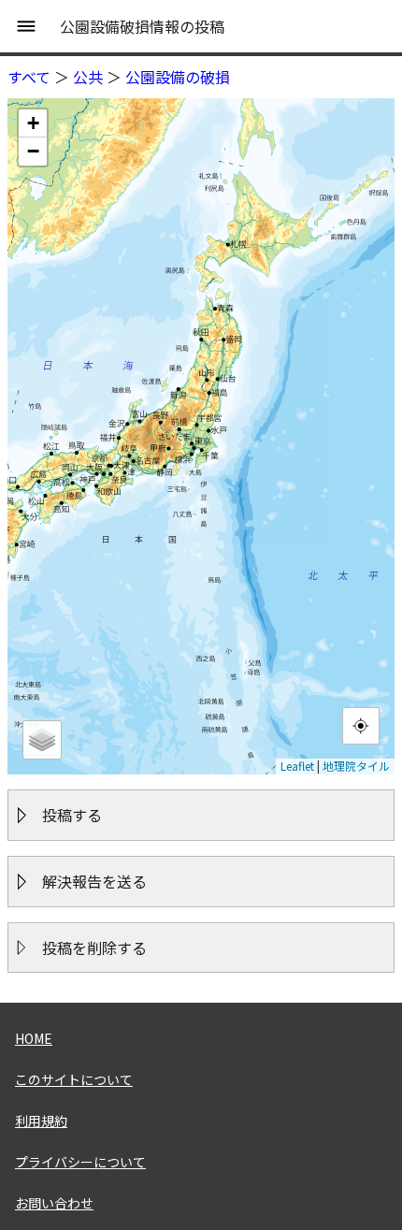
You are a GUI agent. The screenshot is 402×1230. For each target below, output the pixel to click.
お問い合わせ (54, 1203)
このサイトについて (74, 1079)
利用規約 (41, 1120)
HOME (33, 1038)
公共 (88, 76)
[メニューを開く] (26, 26)
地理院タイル (356, 766)
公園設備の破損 (177, 76)
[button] (33, 123)
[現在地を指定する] (361, 726)
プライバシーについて (80, 1161)
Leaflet (297, 766)
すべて (28, 76)
